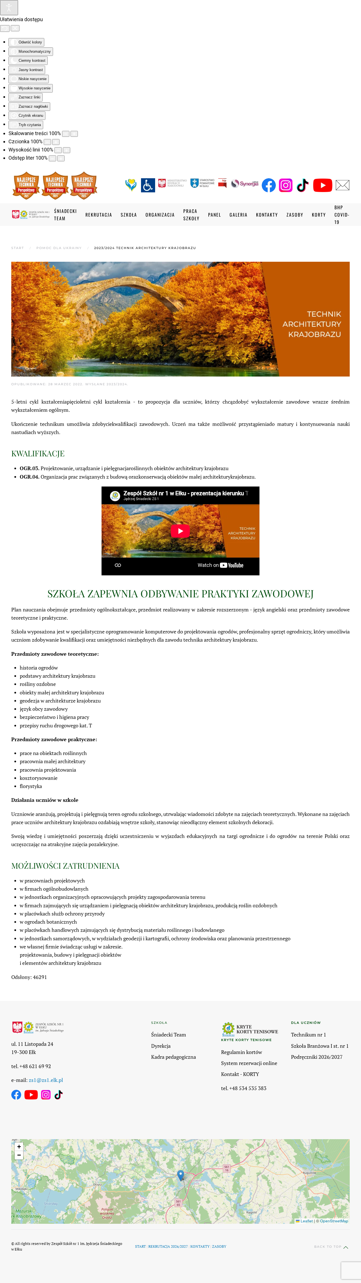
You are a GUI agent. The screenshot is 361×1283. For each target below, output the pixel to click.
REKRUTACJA (98, 214)
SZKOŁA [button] (129, 214)
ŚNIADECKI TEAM (65, 215)
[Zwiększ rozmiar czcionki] (56, 142)
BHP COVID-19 (342, 214)
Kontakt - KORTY (240, 1074)
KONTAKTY (267, 214)
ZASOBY (219, 1246)
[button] (180, 1175)
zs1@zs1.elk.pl (46, 1080)
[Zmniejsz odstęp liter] (52, 158)
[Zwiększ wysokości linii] (66, 150)
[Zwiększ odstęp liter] (61, 158)
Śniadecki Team (168, 1034)
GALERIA (239, 214)
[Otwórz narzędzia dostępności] (9, 7)
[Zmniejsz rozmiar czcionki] (47, 142)
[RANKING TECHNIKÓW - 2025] (83, 185)
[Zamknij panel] (15, 28)
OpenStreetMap (334, 1220)
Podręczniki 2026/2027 (317, 1056)
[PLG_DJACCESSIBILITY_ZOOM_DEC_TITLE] (65, 134)
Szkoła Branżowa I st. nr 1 (320, 1045)
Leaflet (306, 1220)
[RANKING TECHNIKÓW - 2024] (55, 185)
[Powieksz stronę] (74, 134)
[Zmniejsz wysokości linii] (58, 150)
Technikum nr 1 (308, 1034)
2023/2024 (117, 384)
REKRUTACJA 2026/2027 (168, 1246)
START (140, 1246)
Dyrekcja (161, 1045)
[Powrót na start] (32, 214)
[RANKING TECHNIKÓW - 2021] (26, 185)
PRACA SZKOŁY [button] (191, 215)
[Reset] (5, 28)
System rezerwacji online (249, 1063)
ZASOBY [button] (295, 214)
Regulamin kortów (241, 1052)
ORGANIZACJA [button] (160, 214)
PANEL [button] (214, 214)
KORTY (319, 214)
